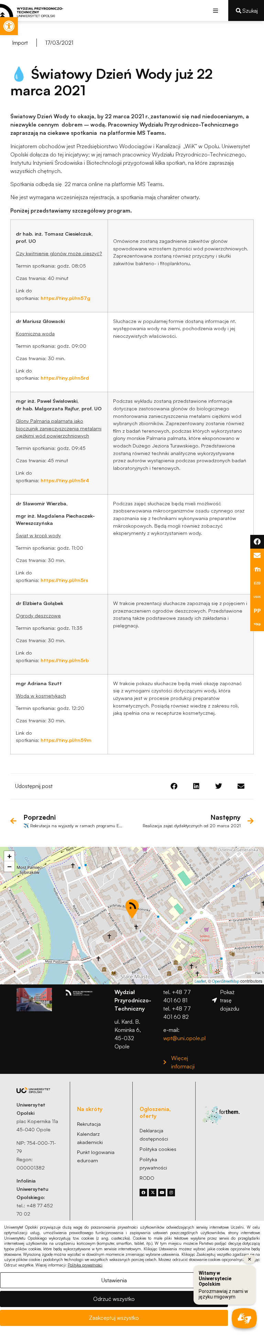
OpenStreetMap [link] (225, 981)
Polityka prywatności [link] (85, 1265)
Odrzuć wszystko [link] (114, 1298)
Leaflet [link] (200, 981)
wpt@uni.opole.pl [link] (184, 1038)
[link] (9, 26)
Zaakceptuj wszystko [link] (114, 1317)
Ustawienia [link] (114, 1280)
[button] (215, 10)
